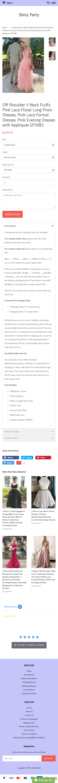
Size (4, 139)
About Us (29, 711)
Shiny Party (29, 14)
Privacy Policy (29, 730)
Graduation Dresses (29, 693)
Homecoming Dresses (29, 678)
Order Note (7, 189)
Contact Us (29, 715)
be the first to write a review (29, 645)
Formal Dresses (29, 690)
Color (4, 152)
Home (4, 28)
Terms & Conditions (29, 734)
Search (29, 708)
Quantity (6, 177)
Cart (53, 2)
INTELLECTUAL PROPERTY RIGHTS (29, 738)
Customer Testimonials (29, 719)
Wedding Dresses (29, 682)
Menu (9, 2)
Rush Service (8, 164)
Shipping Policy (29, 723)
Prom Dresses (29, 675)
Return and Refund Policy (29, 726)
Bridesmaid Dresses (29, 686)
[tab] (29, 226)
